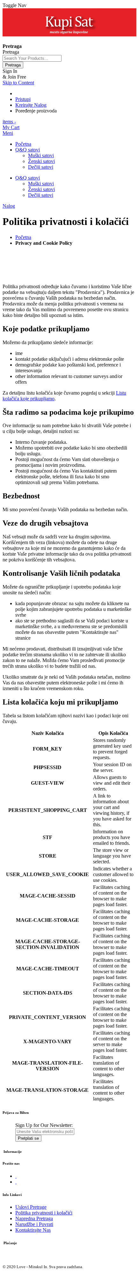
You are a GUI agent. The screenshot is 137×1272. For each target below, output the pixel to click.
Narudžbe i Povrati (34, 1224)
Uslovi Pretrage (31, 1207)
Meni (8, 133)
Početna (23, 237)
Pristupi (23, 99)
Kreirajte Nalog (31, 105)
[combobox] (32, 58)
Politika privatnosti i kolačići (43, 1212)
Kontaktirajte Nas (33, 1230)
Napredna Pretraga (34, 1218)
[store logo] (69, 34)
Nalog (9, 206)
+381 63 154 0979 (21, 40)
